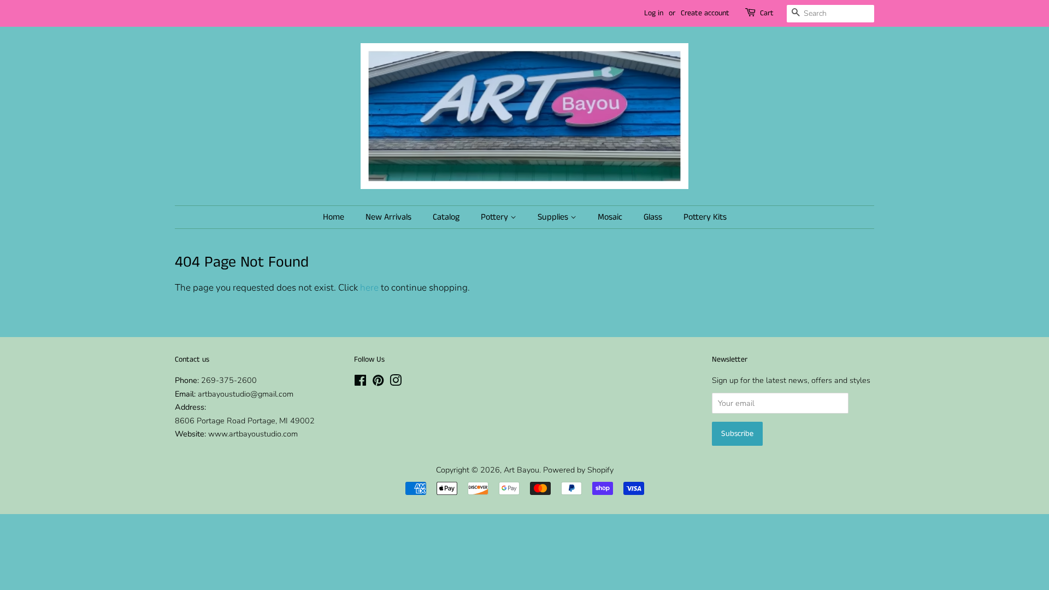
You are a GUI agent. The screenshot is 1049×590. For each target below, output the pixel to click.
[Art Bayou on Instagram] (396, 382)
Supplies (554, 217)
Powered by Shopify (578, 469)
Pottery (495, 217)
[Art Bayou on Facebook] (360, 382)
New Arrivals (388, 217)
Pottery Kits (705, 217)
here (369, 287)
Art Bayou (521, 469)
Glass (653, 217)
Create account (705, 13)
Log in (653, 13)
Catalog (446, 217)
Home (333, 217)
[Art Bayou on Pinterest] (378, 382)
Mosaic (610, 217)
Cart (767, 13)
